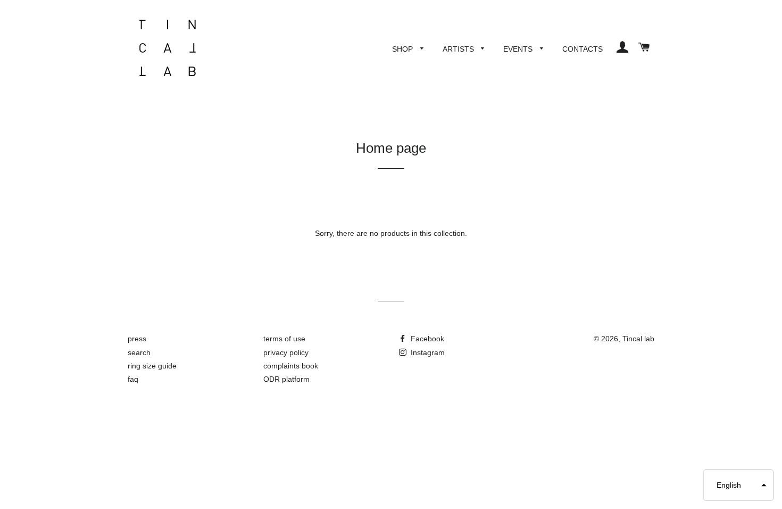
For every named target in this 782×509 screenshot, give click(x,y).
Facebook (426, 338)
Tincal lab (638, 338)
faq (133, 379)
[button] (738, 485)
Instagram (427, 352)
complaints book (290, 366)
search (139, 352)
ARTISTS (459, 49)
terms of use (284, 338)
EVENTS (519, 49)
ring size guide (152, 366)
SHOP (403, 49)
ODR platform (286, 379)
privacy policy (286, 352)
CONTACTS (582, 49)
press (137, 338)
